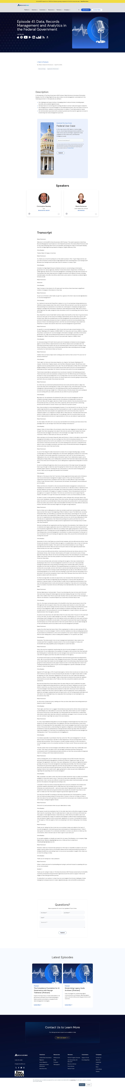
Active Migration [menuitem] (43, 1062)
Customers (42, 9)
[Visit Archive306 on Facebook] (18, 1067)
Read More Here (84, 1)
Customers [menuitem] (85, 1054)
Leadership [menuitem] (98, 1062)
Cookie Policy (73, 1080)
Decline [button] (88, 1084)
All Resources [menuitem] (57, 1057)
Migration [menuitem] (41, 1060)
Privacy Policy (70, 148)
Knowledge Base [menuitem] (85, 1060)
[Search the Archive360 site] (79, 9)
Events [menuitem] (97, 1064)
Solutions (34, 9)
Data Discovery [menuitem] (43, 1068)
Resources (51, 9)
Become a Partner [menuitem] (72, 1064)
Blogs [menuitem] (55, 1060)
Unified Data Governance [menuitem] (45, 1057)
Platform (26, 9)
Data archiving (41, 68)
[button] (29, 10)
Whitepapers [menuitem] (57, 1064)
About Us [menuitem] (98, 1060)
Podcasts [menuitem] (56, 1062)
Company (66, 9)
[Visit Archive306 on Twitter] (16, 1067)
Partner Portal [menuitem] (71, 1068)
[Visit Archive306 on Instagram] (24, 1067)
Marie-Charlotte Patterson (46, 65)
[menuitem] (27, 10)
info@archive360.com (20, 1064)
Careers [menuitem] (98, 1071)
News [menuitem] (97, 1066)
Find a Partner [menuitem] (71, 1066)
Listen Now (37, 1005)
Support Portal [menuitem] (85, 1057)
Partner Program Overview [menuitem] (74, 1057)
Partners (59, 9)
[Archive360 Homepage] (23, 5)
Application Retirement (52, 68)
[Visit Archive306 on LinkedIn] (21, 1067)
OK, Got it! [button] (82, 1084)
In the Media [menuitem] (99, 1069)
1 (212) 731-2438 (18, 1060)
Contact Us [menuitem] (98, 1057)
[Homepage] (21, 1055)
